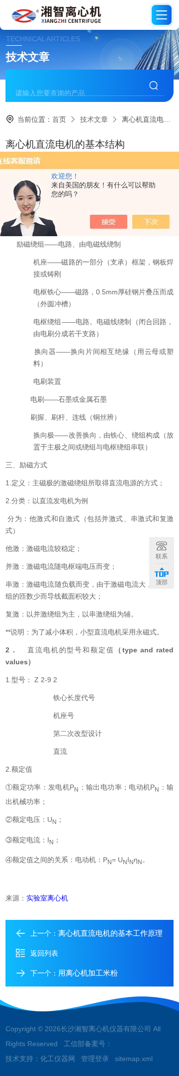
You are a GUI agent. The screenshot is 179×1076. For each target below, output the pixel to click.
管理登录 (95, 1059)
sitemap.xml (134, 1059)
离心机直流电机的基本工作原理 (110, 933)
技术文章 (94, 119)
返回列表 (44, 953)
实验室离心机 (47, 898)
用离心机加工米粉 (88, 973)
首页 (59, 119)
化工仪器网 (57, 1059)
